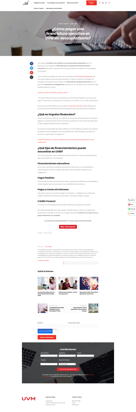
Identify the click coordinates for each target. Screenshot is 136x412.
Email (79, 353)
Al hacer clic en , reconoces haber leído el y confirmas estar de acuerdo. (68, 375)
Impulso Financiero (76, 106)
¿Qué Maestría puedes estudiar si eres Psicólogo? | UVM (56, 309)
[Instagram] (109, 2)
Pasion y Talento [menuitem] (39, 8)
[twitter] (31, 68)
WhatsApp (75, 405)
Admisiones (49, 401)
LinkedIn (46, 260)
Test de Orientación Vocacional (55, 403)
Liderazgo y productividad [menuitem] (54, 8)
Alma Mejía (48, 247)
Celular (43, 360)
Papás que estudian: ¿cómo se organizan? (68, 293)
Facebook (41, 260)
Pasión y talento (63, 23)
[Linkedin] (106, 2)
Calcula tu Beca (50, 405)
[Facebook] (99, 2)
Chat (73, 403)
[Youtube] (102, 2)
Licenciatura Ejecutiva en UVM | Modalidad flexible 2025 (46, 293)
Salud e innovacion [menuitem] (72, 3)
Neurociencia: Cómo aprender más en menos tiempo (79, 309)
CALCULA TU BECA (91, 2)
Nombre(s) (45, 353)
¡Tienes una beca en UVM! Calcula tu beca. (53, 92)
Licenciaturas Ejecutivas (84, 76)
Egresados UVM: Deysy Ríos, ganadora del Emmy (89, 293)
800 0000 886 (76, 401)
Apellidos (62, 353)
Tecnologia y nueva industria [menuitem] (56, 3)
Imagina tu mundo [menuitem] (39, 3)
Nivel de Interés (64, 360)
